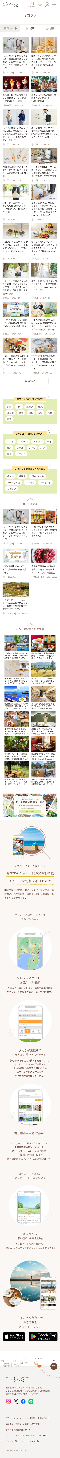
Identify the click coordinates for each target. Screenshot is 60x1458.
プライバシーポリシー (15, 1418)
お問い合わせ (43, 1418)
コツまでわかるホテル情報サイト (20, 1435)
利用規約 (31, 1418)
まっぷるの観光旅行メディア (18, 1429)
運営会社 (35, 1423)
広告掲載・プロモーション (17, 1423)
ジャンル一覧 (11, 1441)
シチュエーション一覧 (29, 1441)
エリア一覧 (42, 1435)
